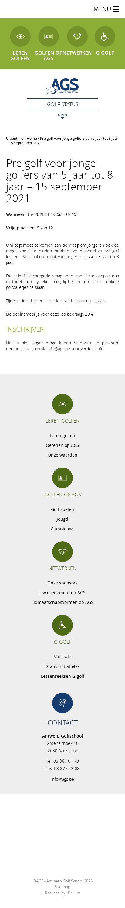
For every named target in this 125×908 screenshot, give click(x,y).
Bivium (74, 893)
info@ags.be (62, 779)
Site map (62, 886)
